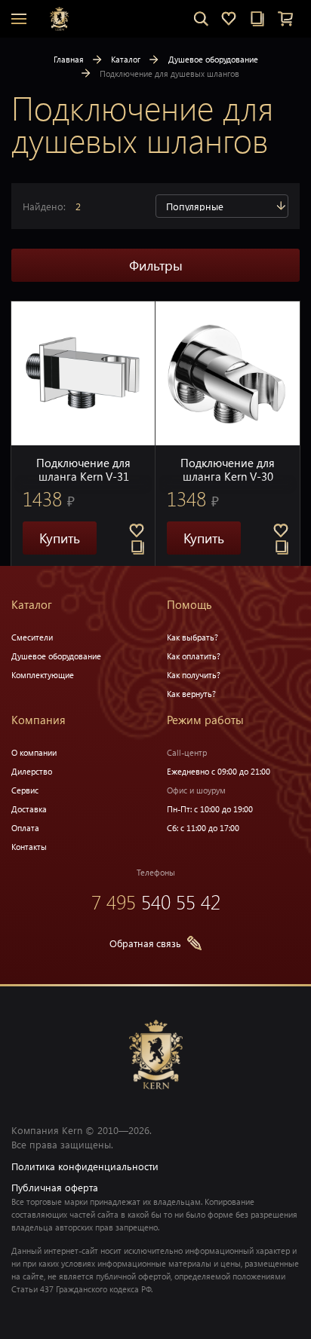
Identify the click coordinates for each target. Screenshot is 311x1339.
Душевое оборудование (213, 59)
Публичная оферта (54, 1187)
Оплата (25, 827)
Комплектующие (42, 674)
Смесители (32, 637)
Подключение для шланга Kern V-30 (227, 469)
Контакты (29, 846)
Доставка (29, 809)
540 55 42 (155, 901)
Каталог (125, 59)
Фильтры (156, 265)
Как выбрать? (192, 637)
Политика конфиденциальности (85, 1166)
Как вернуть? (191, 693)
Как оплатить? (193, 656)
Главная (69, 59)
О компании (34, 752)
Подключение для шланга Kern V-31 (83, 469)
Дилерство (31, 771)
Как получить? (193, 674)
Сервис (24, 790)
